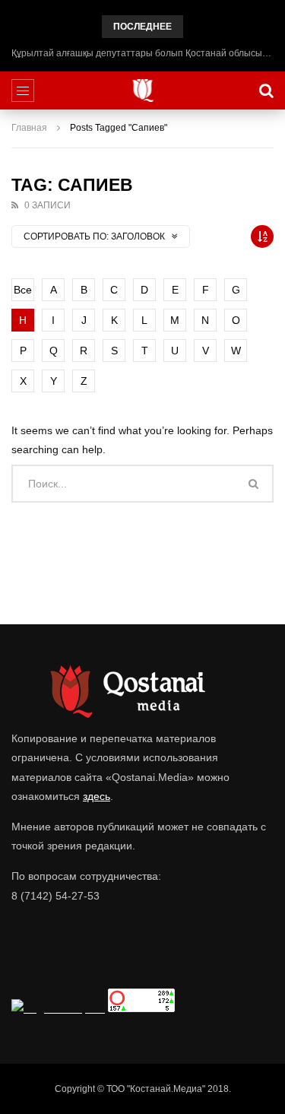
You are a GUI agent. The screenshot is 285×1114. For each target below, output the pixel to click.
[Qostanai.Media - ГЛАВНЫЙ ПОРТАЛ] (142, 90)
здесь (96, 796)
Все (23, 290)
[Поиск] (266, 90)
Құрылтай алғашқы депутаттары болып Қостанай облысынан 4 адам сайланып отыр (142, 53)
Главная (29, 127)
